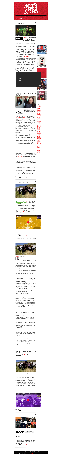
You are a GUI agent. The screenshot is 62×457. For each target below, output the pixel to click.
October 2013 (39, 143)
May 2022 (38, 117)
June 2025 (38, 108)
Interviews (21, 176)
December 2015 (39, 137)
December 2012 (39, 149)
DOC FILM (29, 15)
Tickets (24, 211)
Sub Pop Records (25, 117)
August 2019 (38, 122)
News (17, 15)
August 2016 (38, 134)
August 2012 (38, 151)
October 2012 (39, 150)
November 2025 (39, 107)
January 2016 (39, 136)
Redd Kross (24, 37)
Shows (41, 15)
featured (17, 234)
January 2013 (39, 148)
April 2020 (38, 118)
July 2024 (38, 112)
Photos (25, 15)
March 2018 (38, 128)
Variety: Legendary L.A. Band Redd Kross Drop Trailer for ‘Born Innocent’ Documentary (25, 23)
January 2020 (39, 120)
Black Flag (26, 338)
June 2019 (38, 123)
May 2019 (38, 124)
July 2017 (38, 130)
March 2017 (38, 131)
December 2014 (39, 141)
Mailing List (37, 15)
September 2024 (39, 111)
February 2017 (39, 132)
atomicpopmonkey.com (30, 453)
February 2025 (39, 110)
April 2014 (38, 142)
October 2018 (39, 126)
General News (18, 176)
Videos (22, 15)
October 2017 (39, 129)
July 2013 (38, 145)
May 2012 (38, 152)
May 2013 (38, 146)
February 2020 (39, 119)
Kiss (17, 123)
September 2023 (39, 115)
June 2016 (38, 135)
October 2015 (39, 138)
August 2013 (38, 144)
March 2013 (38, 147)
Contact (33, 15)
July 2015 (38, 139)
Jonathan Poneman (18, 117)
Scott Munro (24, 354)
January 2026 (39, 106)
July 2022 (38, 116)
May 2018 (38, 127)
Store (44, 15)
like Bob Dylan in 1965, (19, 156)
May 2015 (38, 140)
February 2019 (39, 125)
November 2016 (39, 133)
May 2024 (38, 113)
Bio (19, 15)
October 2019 (39, 121)
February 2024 (39, 114)
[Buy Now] (42, 65)
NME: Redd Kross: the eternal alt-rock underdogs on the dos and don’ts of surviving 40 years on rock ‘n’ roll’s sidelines (25, 239)
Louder (26, 354)
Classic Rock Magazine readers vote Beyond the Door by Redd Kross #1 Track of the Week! (25, 415)
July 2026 (38, 105)
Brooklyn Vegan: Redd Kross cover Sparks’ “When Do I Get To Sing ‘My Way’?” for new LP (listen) (25, 182)
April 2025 (38, 109)
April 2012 (38, 153)
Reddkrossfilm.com (26, 56)
